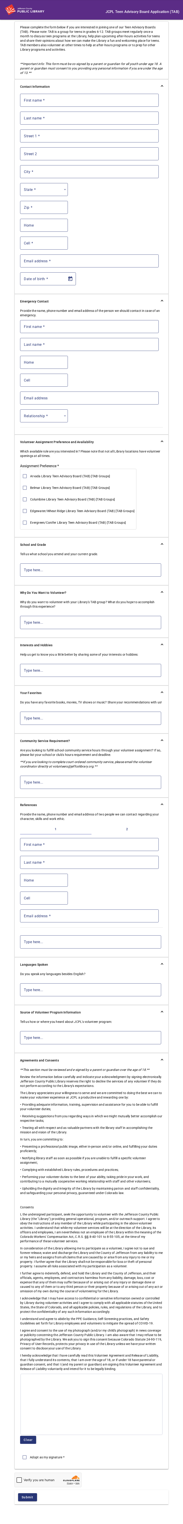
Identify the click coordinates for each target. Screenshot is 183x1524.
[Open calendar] (70, 278)
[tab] (56, 829)
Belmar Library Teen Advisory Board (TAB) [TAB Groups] (70, 488)
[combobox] (45, 191)
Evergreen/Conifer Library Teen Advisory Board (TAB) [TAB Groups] (78, 522)
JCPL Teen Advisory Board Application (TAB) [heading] (142, 12)
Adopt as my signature (47, 1457)
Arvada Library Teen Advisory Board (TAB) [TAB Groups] (70, 476)
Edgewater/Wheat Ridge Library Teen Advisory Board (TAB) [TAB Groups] (82, 511)
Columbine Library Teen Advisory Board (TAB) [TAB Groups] (72, 499)
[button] (91, 86)
